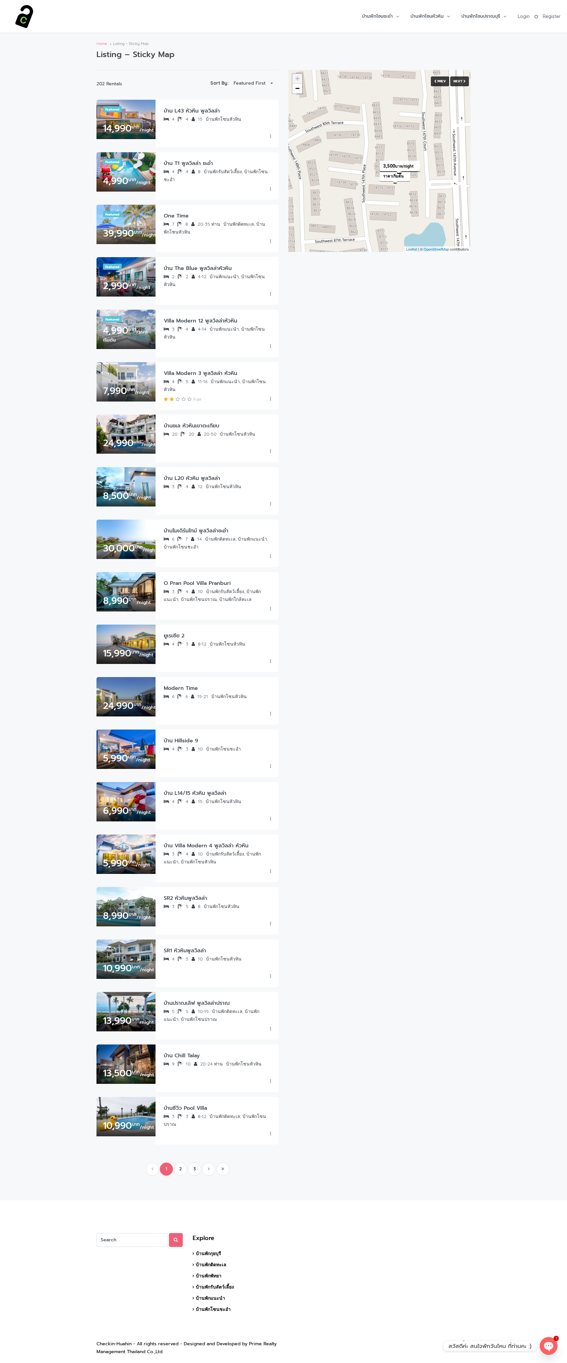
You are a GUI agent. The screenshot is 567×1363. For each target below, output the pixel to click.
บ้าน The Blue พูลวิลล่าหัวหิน (198, 268)
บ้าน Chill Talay (182, 1056)
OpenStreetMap (436, 249)
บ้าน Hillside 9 (181, 741)
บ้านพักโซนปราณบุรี (480, 16)
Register (551, 16)
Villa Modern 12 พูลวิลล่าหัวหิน (200, 321)
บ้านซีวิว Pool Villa (185, 1108)
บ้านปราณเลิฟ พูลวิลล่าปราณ (197, 1003)
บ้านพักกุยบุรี (208, 1253)
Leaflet (411, 249)
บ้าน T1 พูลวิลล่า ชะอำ (188, 163)
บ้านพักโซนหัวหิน (427, 16)
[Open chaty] (548, 1346)
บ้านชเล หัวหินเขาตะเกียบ (191, 426)
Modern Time (181, 688)
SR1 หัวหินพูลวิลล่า (185, 951)
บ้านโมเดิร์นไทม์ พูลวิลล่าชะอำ (196, 531)
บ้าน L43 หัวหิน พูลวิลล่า (192, 111)
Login (524, 16)
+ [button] (297, 78)
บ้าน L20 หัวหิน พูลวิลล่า (192, 478)
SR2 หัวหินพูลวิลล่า (185, 898)
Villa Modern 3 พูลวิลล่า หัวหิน (200, 373)
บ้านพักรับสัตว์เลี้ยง (215, 1287)
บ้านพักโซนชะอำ (377, 16)
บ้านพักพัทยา (208, 1276)
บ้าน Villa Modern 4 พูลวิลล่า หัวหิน (206, 846)
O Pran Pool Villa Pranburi (197, 583)
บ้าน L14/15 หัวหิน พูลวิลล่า (195, 793)
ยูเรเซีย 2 (174, 636)
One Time (176, 216)
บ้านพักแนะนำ (210, 1298)
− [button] (297, 88)
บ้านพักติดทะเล (211, 1265)
